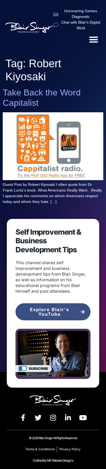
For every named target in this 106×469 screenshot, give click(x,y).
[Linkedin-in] (68, 418)
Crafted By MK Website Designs (53, 460)
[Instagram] (53, 418)
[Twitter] (38, 418)
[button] (93, 39)
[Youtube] (83, 418)
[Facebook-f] (23, 418)
